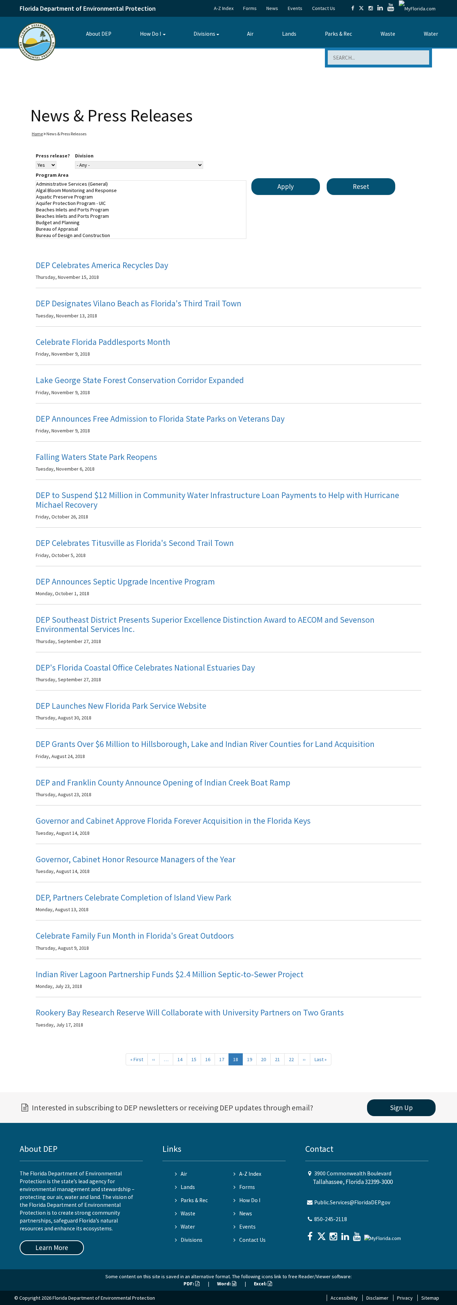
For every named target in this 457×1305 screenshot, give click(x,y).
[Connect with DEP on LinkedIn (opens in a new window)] (380, 8)
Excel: (261, 1283)
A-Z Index (223, 8)
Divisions (204, 33)
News (272, 8)
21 (277, 1059)
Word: (224, 1283)
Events (295, 8)
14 (179, 1059)
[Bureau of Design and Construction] (141, 235)
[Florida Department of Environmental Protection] (37, 41)
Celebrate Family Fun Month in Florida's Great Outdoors (135, 935)
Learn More (51, 1247)
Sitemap (430, 1298)
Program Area (52, 175)
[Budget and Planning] (141, 222)
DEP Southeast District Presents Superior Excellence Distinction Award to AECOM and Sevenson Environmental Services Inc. (205, 624)
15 (193, 1059)
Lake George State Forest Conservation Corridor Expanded (140, 380)
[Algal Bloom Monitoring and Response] (141, 190)
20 (263, 1059)
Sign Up (401, 1107)
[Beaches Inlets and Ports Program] (141, 209)
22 (291, 1059)
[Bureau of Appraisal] (141, 229)
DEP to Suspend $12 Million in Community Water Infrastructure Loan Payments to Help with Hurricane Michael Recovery (217, 500)
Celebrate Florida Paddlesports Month (103, 341)
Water (431, 33)
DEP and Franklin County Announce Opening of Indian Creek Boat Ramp (163, 782)
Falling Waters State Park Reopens (96, 456)
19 (249, 1059)
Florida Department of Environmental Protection (88, 8)
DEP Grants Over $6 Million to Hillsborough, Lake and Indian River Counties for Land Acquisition (205, 743)
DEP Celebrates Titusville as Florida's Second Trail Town (135, 542)
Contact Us (323, 8)
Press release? (53, 155)
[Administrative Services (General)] (141, 184)
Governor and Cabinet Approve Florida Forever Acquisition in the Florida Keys (173, 820)
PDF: (189, 1283)
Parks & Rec (338, 33)
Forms (250, 8)
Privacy (405, 1298)
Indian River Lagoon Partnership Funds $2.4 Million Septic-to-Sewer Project (169, 974)
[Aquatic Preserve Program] (141, 197)
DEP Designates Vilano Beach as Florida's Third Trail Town (138, 303)
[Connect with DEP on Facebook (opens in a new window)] (353, 8)
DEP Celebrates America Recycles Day (102, 265)
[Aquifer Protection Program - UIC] (141, 203)
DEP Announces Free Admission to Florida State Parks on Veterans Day (160, 418)
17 (221, 1059)
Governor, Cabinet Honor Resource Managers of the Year (135, 859)
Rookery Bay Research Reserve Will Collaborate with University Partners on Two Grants (190, 1012)
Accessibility (344, 1298)
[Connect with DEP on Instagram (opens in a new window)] (371, 8)
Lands (289, 33)
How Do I (150, 33)
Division (84, 155)
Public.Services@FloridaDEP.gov (352, 1202)
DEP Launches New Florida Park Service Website (121, 705)
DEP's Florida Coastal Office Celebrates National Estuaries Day (145, 667)
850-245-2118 (330, 1219)
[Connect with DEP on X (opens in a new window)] (361, 8)
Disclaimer (377, 1298)
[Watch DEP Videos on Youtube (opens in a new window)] (391, 8)
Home (37, 133)
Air (250, 33)
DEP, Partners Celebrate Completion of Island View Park (133, 897)
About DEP (98, 33)
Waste (388, 33)
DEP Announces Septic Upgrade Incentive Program (125, 581)
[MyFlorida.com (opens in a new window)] (417, 8)
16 (207, 1059)
